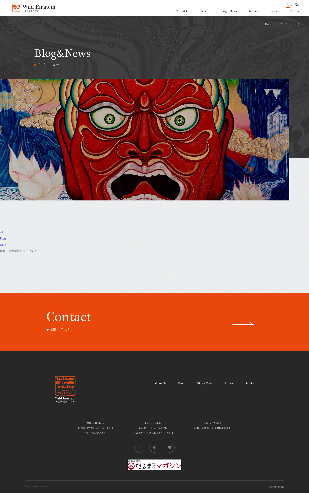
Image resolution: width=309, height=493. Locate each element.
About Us (160, 383)
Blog (3, 238)
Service (249, 383)
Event (181, 383)
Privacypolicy (276, 486)
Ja (288, 5)
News (3, 244)
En (297, 5)
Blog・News (205, 383)
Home (268, 24)
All (2, 232)
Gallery (229, 383)
